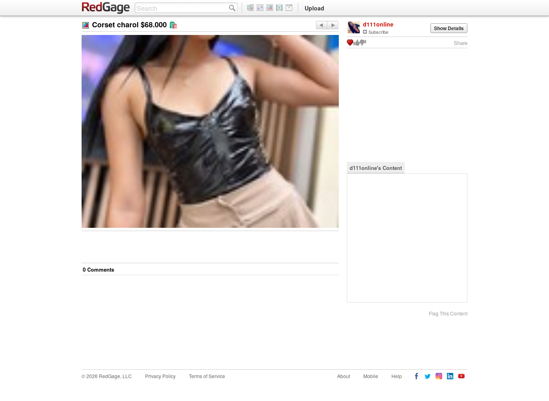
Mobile (370, 375)
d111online (378, 24)
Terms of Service (207, 375)
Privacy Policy (160, 375)
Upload (314, 8)
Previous (332, 25)
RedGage (106, 8)
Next (321, 25)
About (343, 375)
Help (396, 375)
